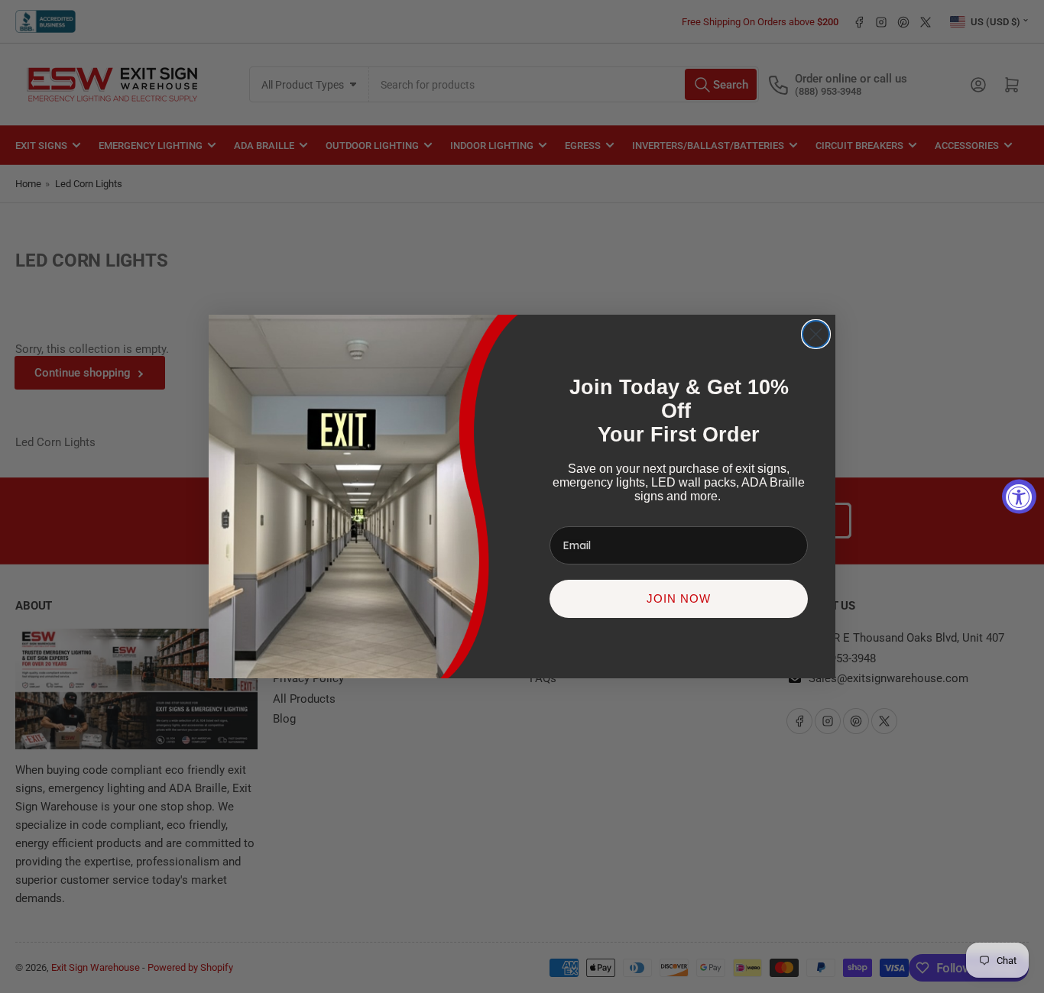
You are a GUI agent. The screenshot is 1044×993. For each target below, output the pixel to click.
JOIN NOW (679, 598)
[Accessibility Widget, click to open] (1019, 497)
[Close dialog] (815, 334)
